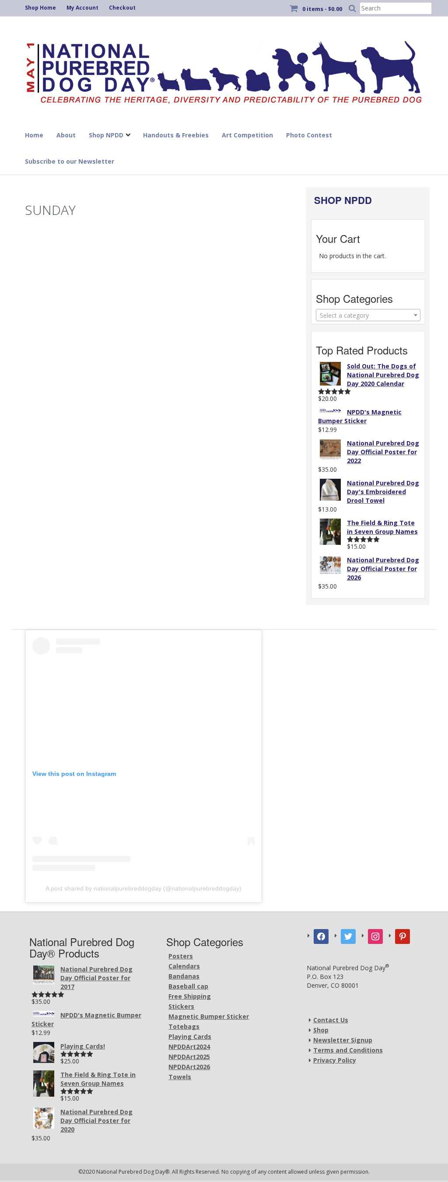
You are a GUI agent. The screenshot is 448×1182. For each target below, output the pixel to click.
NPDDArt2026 (189, 1067)
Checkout (122, 7)
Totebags (184, 1026)
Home (34, 135)
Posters (180, 956)
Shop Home (40, 7)
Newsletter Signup (342, 1040)
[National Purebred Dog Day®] (224, 69)
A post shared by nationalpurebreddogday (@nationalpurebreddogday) (144, 888)
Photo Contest (309, 135)
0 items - (322, 9)
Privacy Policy (334, 1060)
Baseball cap (188, 986)
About (66, 135)
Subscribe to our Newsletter (69, 161)
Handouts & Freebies (176, 135)
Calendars (184, 966)
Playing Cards (189, 1036)
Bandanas (184, 976)
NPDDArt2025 (189, 1056)
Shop (321, 1030)
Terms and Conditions (348, 1050)
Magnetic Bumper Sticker (208, 1016)
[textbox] (368, 315)
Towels (179, 1077)
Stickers (181, 1006)
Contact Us (330, 1020)
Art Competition (247, 135)
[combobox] (368, 315)
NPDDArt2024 (189, 1046)
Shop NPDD (106, 135)
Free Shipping (189, 996)
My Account (82, 7)
